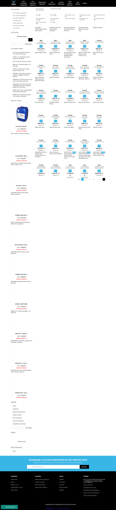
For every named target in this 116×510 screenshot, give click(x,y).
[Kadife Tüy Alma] (99, 133)
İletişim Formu (15, 484)
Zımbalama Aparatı (70, 92)
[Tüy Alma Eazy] (41, 108)
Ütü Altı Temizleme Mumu (99, 67)
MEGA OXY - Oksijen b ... (21, 333)
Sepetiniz (61, 490)
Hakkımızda (14, 479)
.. (96, 179)
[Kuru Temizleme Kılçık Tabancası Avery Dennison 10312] (85, 58)
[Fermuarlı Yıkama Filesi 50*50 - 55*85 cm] (85, 83)
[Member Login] (97, 3)
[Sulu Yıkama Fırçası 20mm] (56, 58)
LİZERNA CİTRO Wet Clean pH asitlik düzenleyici (55, 43)
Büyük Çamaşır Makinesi (90, 495)
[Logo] (13, 3)
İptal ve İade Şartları (40, 484)
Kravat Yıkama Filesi (56, 142)
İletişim (13, 482)
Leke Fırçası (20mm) (85, 117)
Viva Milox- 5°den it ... (22, 185)
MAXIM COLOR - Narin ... (21, 392)
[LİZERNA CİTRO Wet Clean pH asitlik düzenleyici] (56, 33)
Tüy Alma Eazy (41, 116)
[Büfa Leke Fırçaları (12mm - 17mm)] (99, 83)
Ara (30, 39)
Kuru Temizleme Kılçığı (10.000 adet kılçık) (56, 168)
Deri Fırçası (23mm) (99, 117)
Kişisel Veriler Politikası (41, 487)
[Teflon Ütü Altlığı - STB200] (56, 108)
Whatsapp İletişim (10, 507)
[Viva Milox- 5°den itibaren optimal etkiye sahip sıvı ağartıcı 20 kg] (99, 157)
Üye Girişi (61, 484)
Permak (99, 40)
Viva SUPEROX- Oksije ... (21, 156)
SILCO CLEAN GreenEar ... (22, 244)
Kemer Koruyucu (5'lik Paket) (84, 142)
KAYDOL (84, 467)
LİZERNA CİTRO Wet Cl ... (21, 274)
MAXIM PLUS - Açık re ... (21, 363)
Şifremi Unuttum (63, 487)
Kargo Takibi (14, 490)
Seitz (70, 165)
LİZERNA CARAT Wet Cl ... (21, 215)
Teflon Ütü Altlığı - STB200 (55, 117)
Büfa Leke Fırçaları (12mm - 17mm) (99, 92)
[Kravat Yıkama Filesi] (56, 133)
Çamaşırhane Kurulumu (89, 487)
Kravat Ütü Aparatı (55, 92)
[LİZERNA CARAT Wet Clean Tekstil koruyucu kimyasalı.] (70, 33)
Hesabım (61, 479)
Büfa (41, 40)
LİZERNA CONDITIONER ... (21, 304)
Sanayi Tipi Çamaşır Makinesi (91, 493)
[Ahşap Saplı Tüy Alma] (41, 58)
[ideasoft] (49, 509)
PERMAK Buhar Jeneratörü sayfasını (93, 481)
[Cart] (102, 3)
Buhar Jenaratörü (88, 485)
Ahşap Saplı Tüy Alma (41, 67)
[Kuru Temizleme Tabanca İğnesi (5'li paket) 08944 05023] (41, 83)
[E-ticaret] (58, 509)
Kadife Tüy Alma (99, 141)
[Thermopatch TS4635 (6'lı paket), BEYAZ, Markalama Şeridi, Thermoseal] (70, 58)
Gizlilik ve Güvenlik (40, 482)
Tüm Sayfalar (28, 428)
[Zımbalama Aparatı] (70, 83)
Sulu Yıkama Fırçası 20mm (55, 67)
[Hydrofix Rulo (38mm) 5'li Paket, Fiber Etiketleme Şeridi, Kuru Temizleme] (41, 157)
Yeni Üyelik (62, 482)
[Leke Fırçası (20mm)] (85, 108)
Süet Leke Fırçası (41, 141)
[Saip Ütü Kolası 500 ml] (70, 108)
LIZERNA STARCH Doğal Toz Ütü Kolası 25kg (84, 43)
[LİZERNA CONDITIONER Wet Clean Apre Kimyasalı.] (41, 33)
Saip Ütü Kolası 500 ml (70, 117)
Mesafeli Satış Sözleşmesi (42, 479)
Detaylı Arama (28, 44)
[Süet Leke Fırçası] (41, 133)
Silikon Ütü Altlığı (99, 42)
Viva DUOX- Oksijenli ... (22, 126)
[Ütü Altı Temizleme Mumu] (99, 58)
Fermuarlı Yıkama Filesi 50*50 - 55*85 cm (84, 93)
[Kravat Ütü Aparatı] (56, 83)
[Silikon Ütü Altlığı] (99, 33)
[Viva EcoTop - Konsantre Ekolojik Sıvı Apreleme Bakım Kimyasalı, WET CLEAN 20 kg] (70, 157)
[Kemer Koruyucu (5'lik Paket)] (85, 133)
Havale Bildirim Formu (17, 487)
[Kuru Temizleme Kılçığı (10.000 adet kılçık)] (56, 157)
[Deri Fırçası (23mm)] (99, 108)
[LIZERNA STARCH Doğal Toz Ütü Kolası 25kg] (85, 33)
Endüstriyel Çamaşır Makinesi (91, 490)
